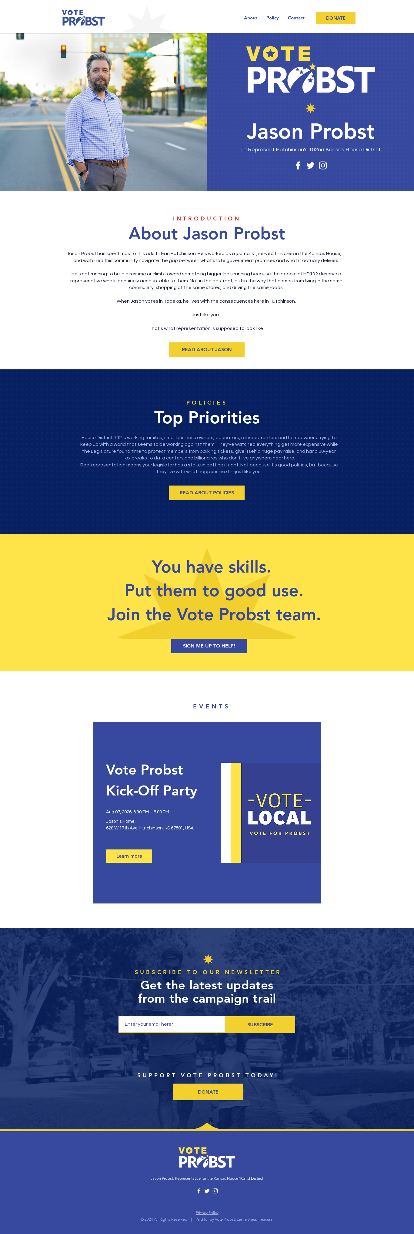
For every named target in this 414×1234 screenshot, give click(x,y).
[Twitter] (310, 165)
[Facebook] (298, 165)
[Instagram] (323, 165)
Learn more (129, 856)
